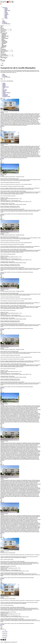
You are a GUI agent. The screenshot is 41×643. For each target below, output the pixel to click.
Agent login (5, 637)
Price (1, 26)
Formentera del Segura (6, 92)
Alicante (6, 8)
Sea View (3, 61)
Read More (2, 126)
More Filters (3, 52)
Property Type (3, 31)
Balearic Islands (7, 10)
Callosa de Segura (6, 86)
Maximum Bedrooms (4, 51)
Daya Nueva (5, 89)
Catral (4, 87)
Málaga (6, 15)
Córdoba (6, 12)
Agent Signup (5, 635)
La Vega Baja (5, 22)
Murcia (6, 16)
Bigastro (4, 85)
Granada (6, 13)
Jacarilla (4, 93)
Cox (3, 88)
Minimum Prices (3, 29)
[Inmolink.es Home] (7, 2)
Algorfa (4, 83)
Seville (6, 17)
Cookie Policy (5, 633)
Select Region (5, 7)
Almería (6, 9)
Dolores (4, 91)
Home (4, 20)
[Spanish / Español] (0, 3)
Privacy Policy (5, 631)
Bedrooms (2, 47)
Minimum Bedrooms (3, 50)
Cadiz (6, 11)
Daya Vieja (4, 90)
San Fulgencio (5, 95)
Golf (2, 63)
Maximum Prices (3, 30)
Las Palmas (7, 14)
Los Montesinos (5, 94)
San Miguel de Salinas (6, 96)
